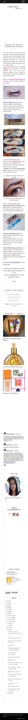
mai (9, 629)
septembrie (11, 621)
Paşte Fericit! (11, 683)
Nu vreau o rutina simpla (12, 573)
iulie (9, 625)
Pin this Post (15, 300)
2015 (8, 609)
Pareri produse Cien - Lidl (14, 638)
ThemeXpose (17, 714)
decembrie (10, 615)
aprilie (9, 692)
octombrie (10, 619)
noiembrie (10, 617)
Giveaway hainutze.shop (14, 657)
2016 (8, 607)
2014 (8, 611)
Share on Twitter (15, 297)
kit (14, 304)
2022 (8, 601)
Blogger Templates (6, 714)
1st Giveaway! (11, 645)
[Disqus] (14, 413)
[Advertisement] (14, 26)
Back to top (21, 718)
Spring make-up (12, 660)
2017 (8, 605)
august (9, 623)
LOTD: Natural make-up (13, 686)
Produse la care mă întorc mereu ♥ (12, 339)
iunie (9, 627)
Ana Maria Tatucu (11, 577)
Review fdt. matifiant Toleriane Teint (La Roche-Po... (15, 633)
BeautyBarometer (11, 572)
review (21, 304)
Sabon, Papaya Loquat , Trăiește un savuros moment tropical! (16, 580)
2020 (8, 603)
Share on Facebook (14, 294)
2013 (8, 613)
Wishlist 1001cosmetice (10, 393)
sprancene (14, 305)
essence (11, 304)
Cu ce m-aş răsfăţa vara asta (13, 366)
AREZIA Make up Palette (14, 671)
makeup (17, 304)
